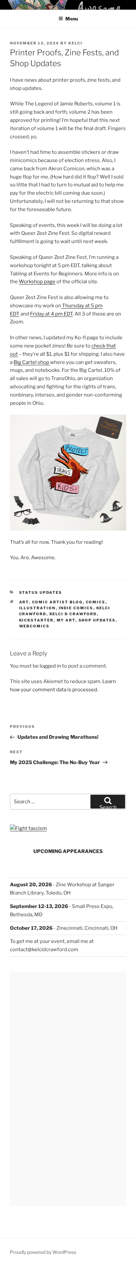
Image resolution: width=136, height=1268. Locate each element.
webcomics (34, 626)
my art (66, 620)
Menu (71, 18)
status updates (40, 592)
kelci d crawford (73, 614)
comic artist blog (57, 602)
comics (96, 602)
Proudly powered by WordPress (43, 1252)
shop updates (97, 620)
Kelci (75, 43)
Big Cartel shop (32, 362)
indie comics (76, 608)
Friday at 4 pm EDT (51, 314)
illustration (37, 608)
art (24, 602)
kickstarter (36, 620)
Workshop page (37, 282)
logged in (50, 666)
